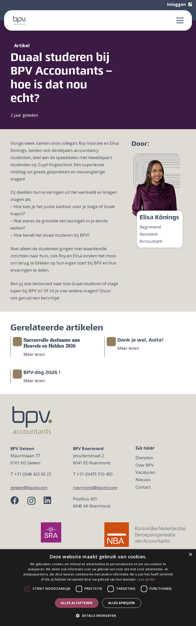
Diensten (144, 458)
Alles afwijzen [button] (121, 603)
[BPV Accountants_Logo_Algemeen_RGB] (20, 20)
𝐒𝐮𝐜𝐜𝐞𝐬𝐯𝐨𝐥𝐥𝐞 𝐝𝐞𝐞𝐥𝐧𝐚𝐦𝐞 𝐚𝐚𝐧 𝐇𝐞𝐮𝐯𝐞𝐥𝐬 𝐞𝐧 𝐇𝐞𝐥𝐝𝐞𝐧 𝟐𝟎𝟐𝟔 (51, 342)
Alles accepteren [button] (76, 603)
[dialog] (98, 587)
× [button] (190, 555)
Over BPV (145, 465)
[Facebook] (14, 500)
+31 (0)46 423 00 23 (32, 474)
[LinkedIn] (47, 500)
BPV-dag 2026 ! (41, 372)
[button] (180, 20)
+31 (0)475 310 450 (95, 474)
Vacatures (145, 472)
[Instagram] (31, 500)
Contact (143, 487)
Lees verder (146, 579)
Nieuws (143, 480)
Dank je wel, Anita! (140, 339)
